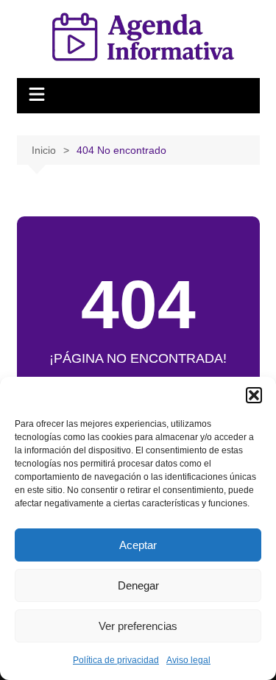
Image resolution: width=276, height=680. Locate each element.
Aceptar (138, 545)
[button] (254, 395)
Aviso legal (188, 660)
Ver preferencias (138, 626)
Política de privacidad (116, 660)
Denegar (138, 585)
